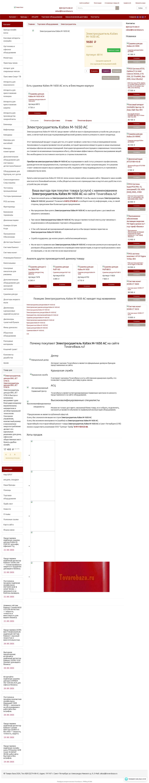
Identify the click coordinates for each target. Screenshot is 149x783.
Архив (6, 363)
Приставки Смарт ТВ (12, 76)
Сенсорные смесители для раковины (9, 271)
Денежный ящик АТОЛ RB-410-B (136, 166)
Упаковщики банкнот (12, 258)
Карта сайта (8, 525)
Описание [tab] (34, 120)
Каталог (12, 17)
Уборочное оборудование (9, 334)
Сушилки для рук (10, 294)
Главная (31, 24)
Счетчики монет (10, 252)
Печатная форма (84, 120)
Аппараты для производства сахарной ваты (9, 116)
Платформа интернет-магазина (65, 781)
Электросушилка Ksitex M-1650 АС (38, 310)
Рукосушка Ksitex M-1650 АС (36, 323)
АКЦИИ (35, 17)
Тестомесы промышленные (10, 189)
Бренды (24, 17)
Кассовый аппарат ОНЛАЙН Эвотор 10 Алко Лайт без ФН (136, 115)
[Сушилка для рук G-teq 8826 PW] (37, 268)
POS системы (9, 201)
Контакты (95, 17)
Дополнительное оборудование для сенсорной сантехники (11, 284)
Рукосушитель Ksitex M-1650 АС (37, 325)
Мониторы (8, 58)
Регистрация (97, 3)
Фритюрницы (9, 207)
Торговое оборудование (51, 17)
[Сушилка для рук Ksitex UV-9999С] (136, 135)
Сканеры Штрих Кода (10, 227)
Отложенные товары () (112, 3)
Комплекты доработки (8, 356)
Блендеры (7, 135)
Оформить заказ (140, 3)
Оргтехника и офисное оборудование (9, 49)
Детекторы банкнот (12, 242)
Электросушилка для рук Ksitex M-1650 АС (41, 305)
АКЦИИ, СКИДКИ (11, 480)
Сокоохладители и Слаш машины (11, 181)
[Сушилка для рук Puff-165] (62, 268)
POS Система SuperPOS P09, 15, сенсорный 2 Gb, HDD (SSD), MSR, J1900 (136, 197)
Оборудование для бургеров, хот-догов (12, 172)
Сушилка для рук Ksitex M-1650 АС (38, 317)
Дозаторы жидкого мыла (11, 301)
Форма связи (8, 530)
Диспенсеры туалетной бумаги (11, 320)
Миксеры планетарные (9, 149)
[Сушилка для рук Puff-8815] (111, 268)
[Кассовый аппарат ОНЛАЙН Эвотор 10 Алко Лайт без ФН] (136, 107)
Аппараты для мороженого (9, 83)
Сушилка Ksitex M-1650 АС (35, 330)
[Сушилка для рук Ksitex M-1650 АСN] (37, 95)
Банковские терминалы (8, 213)
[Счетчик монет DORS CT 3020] (136, 282)
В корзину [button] (94, 71)
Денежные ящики (10, 220)
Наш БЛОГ (7, 475)
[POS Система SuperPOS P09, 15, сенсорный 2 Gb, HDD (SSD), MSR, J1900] (136, 188)
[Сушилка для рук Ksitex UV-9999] (136, 44)
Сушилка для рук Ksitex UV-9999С (135, 141)
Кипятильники (9, 263)
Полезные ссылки (10, 519)
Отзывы (6, 514)
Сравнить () (127, 3)
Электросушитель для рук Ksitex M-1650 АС (41, 312)
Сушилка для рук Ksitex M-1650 (86, 273)
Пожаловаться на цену (110, 78)
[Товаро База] (18, 7)
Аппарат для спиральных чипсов (11, 69)
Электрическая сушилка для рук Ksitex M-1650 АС (43, 307)
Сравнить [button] (106, 71)
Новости (7, 509)
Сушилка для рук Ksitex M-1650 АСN (37, 100)
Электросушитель (68, 24)
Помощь (7, 490)
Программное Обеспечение (9, 235)
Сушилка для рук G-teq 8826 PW (36, 273)
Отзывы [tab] (68, 120)
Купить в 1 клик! (113, 50)
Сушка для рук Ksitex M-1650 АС (37, 328)
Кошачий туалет (10, 349)
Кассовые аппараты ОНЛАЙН (11, 39)
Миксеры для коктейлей (9, 141)
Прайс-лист (8, 504)
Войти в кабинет (84, 3)
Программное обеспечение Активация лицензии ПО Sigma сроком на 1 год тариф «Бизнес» (136, 234)
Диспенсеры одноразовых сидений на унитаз (11, 311)
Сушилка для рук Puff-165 (61, 272)
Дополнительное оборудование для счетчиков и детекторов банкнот (12, 161)
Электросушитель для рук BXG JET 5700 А (11, 385)
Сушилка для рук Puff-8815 (111, 272)
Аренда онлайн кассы (9, 31)
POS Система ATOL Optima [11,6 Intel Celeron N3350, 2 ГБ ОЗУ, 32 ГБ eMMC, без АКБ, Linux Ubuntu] (136, 85)
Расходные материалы (8, 342)
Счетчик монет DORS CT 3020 (136, 288)
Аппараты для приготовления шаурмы (9, 104)
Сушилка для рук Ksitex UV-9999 (135, 50)
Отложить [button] (116, 71)
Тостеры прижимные (12, 196)
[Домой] (5, 16)
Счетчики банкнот (11, 247)
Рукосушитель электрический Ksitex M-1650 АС (42, 315)
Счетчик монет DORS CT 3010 (136, 313)
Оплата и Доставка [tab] (51, 120)
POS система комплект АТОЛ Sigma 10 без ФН (135, 263)
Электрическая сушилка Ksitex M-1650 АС (40, 320)
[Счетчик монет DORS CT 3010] (136, 307)
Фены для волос (10, 327)
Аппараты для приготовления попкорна (9, 93)
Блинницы (7, 124)
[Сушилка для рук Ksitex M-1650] (87, 268)
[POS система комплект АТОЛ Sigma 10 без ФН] (136, 256)
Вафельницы (8, 130)
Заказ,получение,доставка (76, 17)
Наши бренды (9, 485)
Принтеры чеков (10, 63)
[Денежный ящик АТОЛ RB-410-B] (136, 160)
